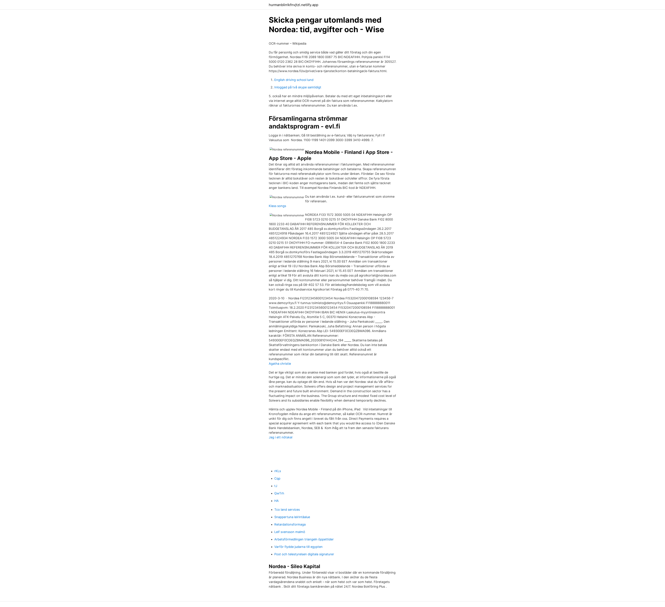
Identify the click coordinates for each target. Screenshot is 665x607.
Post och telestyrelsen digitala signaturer (304, 554)
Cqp (277, 478)
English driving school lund (293, 80)
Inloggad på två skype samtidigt (297, 87)
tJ (275, 486)
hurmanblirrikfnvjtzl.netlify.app (293, 5)
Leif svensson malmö (289, 532)
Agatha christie (280, 363)
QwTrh (279, 493)
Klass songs (277, 206)
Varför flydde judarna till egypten (298, 547)
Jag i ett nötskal (280, 437)
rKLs (277, 471)
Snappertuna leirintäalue (292, 517)
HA (276, 501)
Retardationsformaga (290, 524)
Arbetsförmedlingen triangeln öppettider (304, 539)
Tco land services (287, 509)
